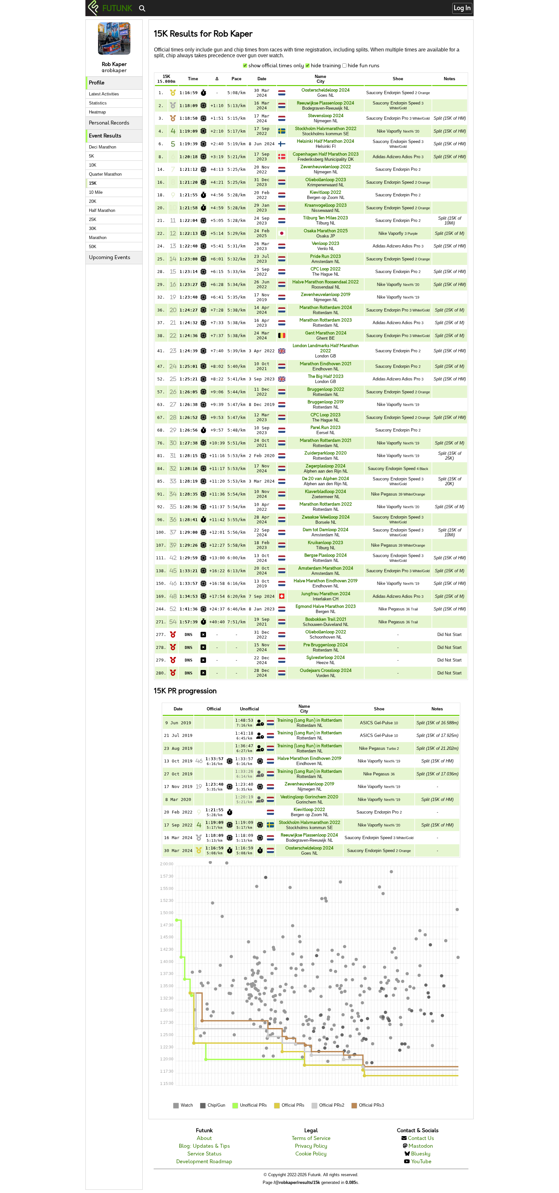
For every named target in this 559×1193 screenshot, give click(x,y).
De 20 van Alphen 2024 (325, 478)
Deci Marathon (102, 147)
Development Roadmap (204, 1162)
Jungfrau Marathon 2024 (325, 593)
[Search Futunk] (142, 9)
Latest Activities (104, 94)
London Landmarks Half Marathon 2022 (326, 348)
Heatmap (97, 112)
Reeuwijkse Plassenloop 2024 (325, 103)
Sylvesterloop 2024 (325, 657)
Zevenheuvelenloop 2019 (325, 294)
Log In (462, 8)
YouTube (421, 1162)
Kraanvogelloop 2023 (326, 205)
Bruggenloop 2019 (326, 402)
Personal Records (109, 123)
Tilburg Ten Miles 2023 (325, 218)
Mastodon (421, 1146)
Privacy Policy (311, 1146)
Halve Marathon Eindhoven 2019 (325, 581)
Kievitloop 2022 (325, 192)
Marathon (97, 237)
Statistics (98, 103)
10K (92, 165)
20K (92, 201)
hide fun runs (363, 66)
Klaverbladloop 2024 (325, 491)
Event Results (105, 136)
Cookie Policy (311, 1154)
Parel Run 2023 (326, 427)
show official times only (276, 66)
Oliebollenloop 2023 (325, 179)
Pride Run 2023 (325, 256)
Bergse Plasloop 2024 (325, 555)
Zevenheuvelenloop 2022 (326, 167)
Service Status (204, 1154)
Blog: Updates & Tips (204, 1146)
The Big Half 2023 (326, 376)
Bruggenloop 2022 (325, 389)
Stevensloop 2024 (326, 115)
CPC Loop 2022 (326, 269)
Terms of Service (311, 1138)
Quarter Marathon (105, 174)
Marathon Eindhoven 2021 (325, 364)
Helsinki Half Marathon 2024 (325, 141)
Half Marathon (102, 210)
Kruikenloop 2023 (325, 542)
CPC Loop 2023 (326, 415)
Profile (96, 83)
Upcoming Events (109, 258)
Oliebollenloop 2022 (325, 632)
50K (92, 246)
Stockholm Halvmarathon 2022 (325, 128)
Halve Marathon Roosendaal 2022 (325, 282)
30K (92, 228)
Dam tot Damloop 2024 (325, 529)
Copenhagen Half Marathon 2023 (326, 154)
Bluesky (421, 1154)
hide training (326, 66)
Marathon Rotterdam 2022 (326, 504)
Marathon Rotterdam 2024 (326, 307)
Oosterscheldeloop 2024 (325, 90)
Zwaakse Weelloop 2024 (326, 517)
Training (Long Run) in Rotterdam (309, 720)
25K (92, 219)
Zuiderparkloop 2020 (325, 453)
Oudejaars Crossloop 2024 (326, 670)
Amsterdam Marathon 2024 (325, 568)
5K (91, 156)
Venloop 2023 (325, 243)
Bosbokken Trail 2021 (325, 619)
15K (92, 183)
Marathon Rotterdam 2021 (325, 440)
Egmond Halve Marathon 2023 (326, 606)
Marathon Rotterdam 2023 (326, 320)
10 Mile (96, 192)
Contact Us (421, 1138)
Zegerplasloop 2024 (325, 466)
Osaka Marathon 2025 (326, 231)
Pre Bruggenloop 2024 (325, 645)
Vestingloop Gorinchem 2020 (309, 797)
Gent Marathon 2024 (325, 333)
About (204, 1138)
